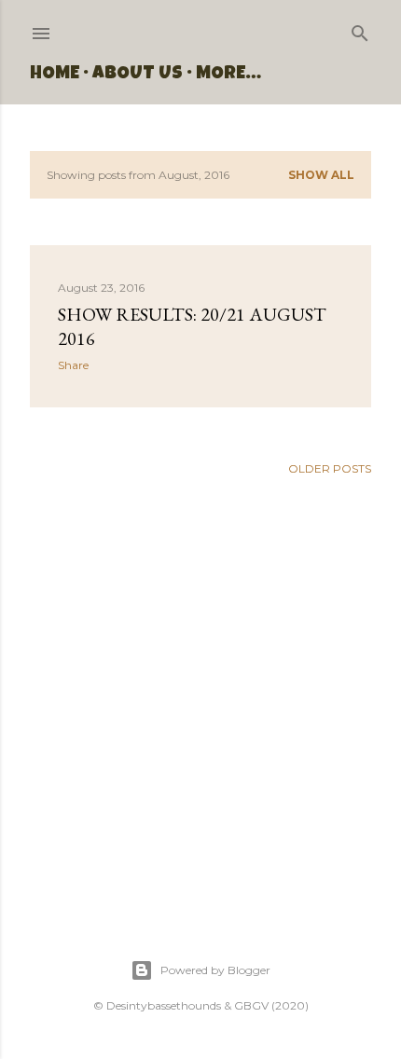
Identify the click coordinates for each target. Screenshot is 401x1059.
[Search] (360, 29)
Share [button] (73, 365)
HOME (54, 74)
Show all (321, 175)
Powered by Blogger (215, 970)
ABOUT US (137, 74)
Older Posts (329, 468)
